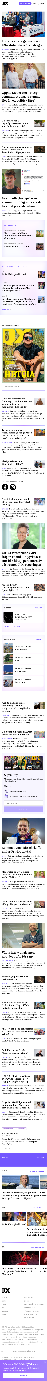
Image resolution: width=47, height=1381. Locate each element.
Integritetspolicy (31, 1314)
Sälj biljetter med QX (11, 626)
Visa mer (38, 608)
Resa (3, 1308)
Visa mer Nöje (38, 1208)
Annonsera (28, 1297)
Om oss (27, 1301)
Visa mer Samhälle (36, 1171)
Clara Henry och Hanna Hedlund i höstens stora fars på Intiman (18, 235)
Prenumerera (25, 3)
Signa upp (23, 1376)
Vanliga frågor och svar (34, 1304)
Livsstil (5, 283)
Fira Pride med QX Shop (16, 246)
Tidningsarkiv (29, 1308)
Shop (4, 1314)
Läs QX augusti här (9, 387)
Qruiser (5, 1311)
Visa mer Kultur (37, 1247)
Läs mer (5, 1148)
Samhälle (5, 296)
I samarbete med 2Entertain (14, 230)
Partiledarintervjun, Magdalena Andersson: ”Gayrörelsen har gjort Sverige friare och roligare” (19, 301)
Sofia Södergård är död (14, 274)
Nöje (3, 1301)
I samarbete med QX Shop (13, 244)
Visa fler (5, 310)
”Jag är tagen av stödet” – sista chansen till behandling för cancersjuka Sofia (18, 288)
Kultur (4, 271)
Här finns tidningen (31, 1311)
